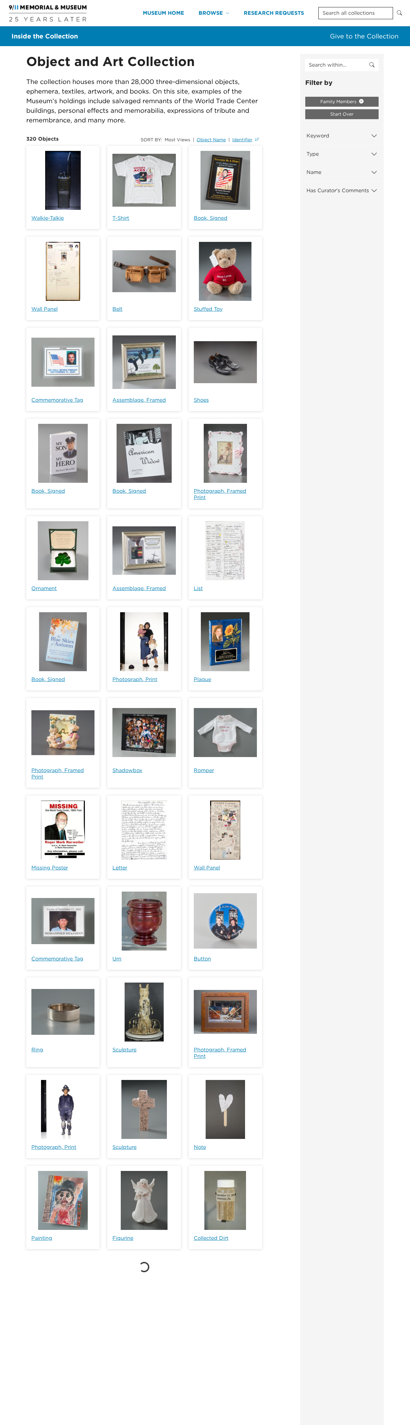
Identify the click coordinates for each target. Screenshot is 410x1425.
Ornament (44, 588)
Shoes (201, 400)
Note (200, 1147)
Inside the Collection (45, 36)
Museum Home (163, 13)
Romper (204, 770)
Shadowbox (127, 770)
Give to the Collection (364, 36)
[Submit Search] (399, 13)
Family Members (339, 101)
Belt (117, 309)
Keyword (318, 136)
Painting (41, 1238)
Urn (116, 959)
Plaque (202, 679)
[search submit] (372, 65)
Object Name (211, 139)
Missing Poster (49, 868)
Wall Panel (44, 309)
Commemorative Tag (57, 400)
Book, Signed (210, 218)
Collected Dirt (211, 1238)
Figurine (122, 1238)
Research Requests (274, 13)
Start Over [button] (342, 114)
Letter (119, 868)
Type (313, 154)
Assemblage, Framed (139, 400)
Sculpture (124, 1050)
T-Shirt (120, 218)
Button (202, 959)
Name (314, 172)
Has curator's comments (338, 190)
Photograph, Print (134, 679)
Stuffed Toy (208, 309)
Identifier (242, 139)
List (198, 588)
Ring (37, 1050)
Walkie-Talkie (47, 218)
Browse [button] (211, 13)
